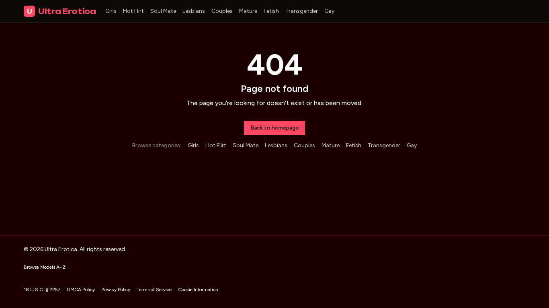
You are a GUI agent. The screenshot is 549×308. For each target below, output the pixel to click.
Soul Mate (163, 11)
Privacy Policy (115, 289)
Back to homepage (274, 127)
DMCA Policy (81, 289)
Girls (111, 11)
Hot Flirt (133, 11)
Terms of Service (154, 289)
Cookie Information (198, 289)
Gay (329, 11)
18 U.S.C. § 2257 (42, 289)
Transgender (301, 11)
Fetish (271, 11)
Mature (248, 11)
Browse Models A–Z (45, 267)
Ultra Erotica (61, 11)
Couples (222, 11)
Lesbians (193, 11)
